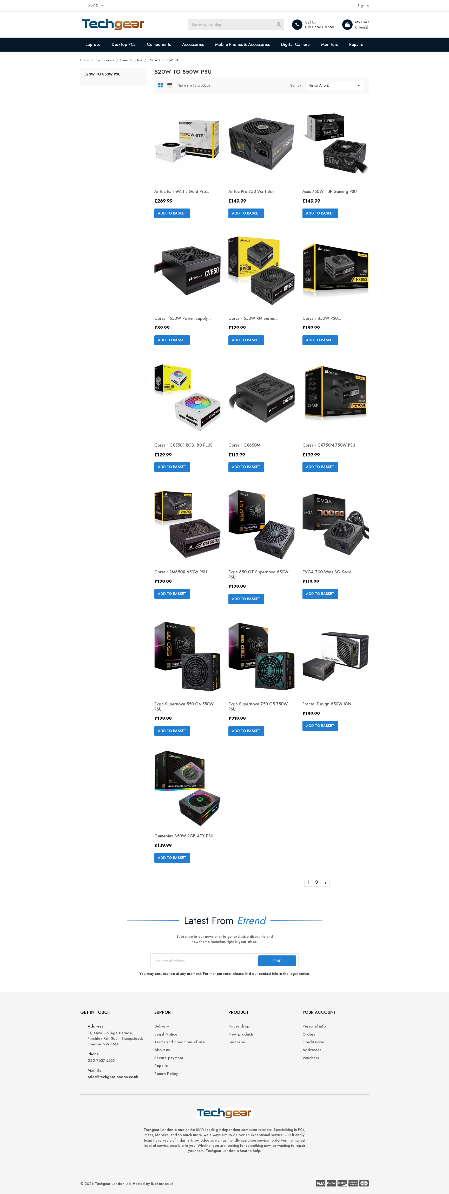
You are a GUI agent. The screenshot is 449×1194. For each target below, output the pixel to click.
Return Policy (166, 1074)
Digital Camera (295, 44)
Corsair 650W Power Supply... (182, 318)
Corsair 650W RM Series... (253, 318)
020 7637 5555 (319, 27)
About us (162, 1050)
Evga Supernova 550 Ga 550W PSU (184, 706)
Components (159, 44)
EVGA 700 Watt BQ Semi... (328, 572)
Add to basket (172, 213)
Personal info (314, 1026)
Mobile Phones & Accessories (242, 44)
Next (325, 883)
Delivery (161, 1026)
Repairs (356, 44)
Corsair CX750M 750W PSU (328, 445)
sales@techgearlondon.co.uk (113, 1077)
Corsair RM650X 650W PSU (180, 572)
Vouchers (310, 1058)
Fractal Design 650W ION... (328, 704)
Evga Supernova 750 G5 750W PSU (258, 706)
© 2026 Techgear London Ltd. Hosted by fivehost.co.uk (127, 1183)
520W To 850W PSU (102, 74)
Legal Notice (165, 1034)
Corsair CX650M (244, 445)
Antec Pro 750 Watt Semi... (254, 192)
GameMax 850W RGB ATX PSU (183, 836)
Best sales (237, 1042)
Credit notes (313, 1042)
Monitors (329, 44)
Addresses (311, 1050)
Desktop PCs (123, 44)
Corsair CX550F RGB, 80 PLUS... (185, 445)
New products (241, 1034)
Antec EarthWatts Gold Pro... (181, 192)
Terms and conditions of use (179, 1042)
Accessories (193, 44)
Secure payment (168, 1058)
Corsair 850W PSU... (321, 318)
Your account (319, 1012)
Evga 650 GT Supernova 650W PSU (258, 574)
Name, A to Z (335, 85)
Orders (308, 1034)
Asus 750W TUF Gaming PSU (329, 192)
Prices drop (238, 1026)
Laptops (92, 44)
